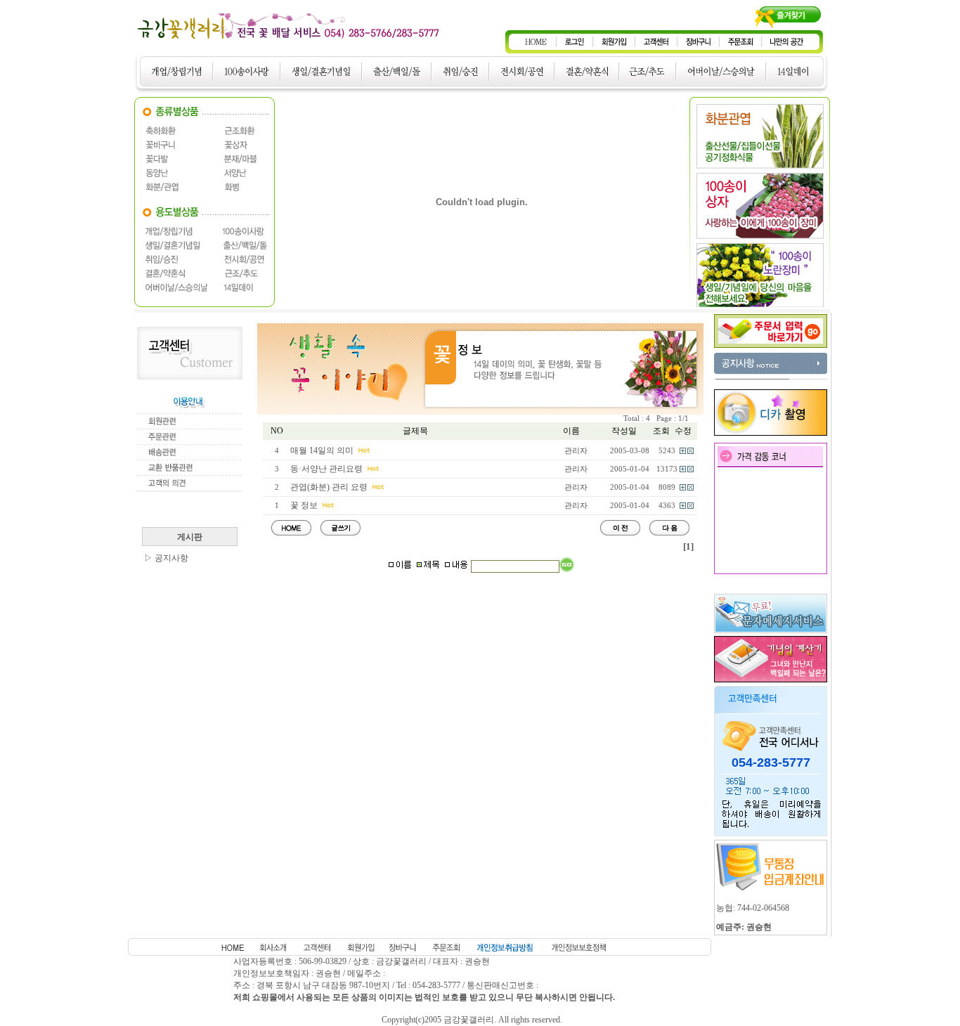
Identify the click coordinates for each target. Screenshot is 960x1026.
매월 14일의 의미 (321, 450)
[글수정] (682, 451)
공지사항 (171, 558)
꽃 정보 (304, 505)
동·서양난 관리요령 (326, 469)
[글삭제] (690, 451)
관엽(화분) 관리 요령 (329, 487)
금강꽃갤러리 (468, 1020)
